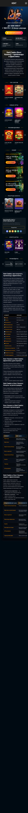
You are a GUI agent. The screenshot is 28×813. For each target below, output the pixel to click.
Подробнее (14, 227)
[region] (14, 93)
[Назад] (3, 90)
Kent (14, 3)
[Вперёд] (25, 90)
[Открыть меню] (26, 3)
